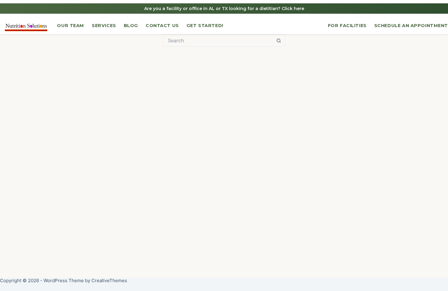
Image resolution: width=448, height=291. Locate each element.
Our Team (70, 25)
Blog (131, 25)
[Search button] (279, 40)
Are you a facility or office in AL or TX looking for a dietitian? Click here (224, 8)
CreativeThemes (109, 280)
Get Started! (205, 25)
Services (104, 25)
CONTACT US (162, 25)
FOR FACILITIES (347, 25)
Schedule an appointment (411, 25)
